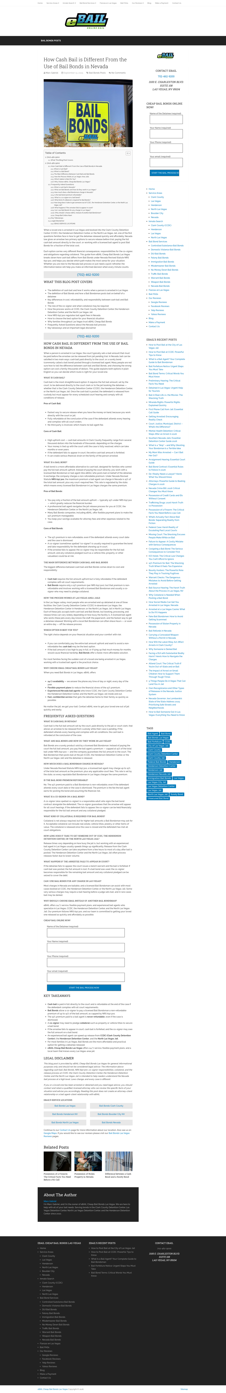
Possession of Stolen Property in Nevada (84, 1175)
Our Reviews (137, 3)
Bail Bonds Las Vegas (65, 1106)
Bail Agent (153, 733)
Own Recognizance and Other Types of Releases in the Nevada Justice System (166, 691)
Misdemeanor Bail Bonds (163, 266)
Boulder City (157, 213)
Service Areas (52, 3)
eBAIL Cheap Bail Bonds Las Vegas (53, 1389)
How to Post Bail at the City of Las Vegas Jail (113, 1248)
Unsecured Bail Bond (158, 798)
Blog (149, 3)
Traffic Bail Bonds (159, 274)
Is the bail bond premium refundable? (67, 195)
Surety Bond (177, 794)
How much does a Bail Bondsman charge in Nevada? (73, 192)
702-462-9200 (166, 76)
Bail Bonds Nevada (111, 1122)
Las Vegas (156, 201)
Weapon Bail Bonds (160, 282)
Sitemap (184, 1389)
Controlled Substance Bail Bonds (167, 245)
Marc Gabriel (52, 73)
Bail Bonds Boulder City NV (111, 1114)
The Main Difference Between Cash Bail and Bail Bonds (74, 174)
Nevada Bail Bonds (160, 286)
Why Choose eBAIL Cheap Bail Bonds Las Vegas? (72, 182)
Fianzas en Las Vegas (108, 3)
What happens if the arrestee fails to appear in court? (73, 208)
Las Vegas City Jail (157, 782)
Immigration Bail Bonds (162, 262)
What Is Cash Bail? (60, 169)
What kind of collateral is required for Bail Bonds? (72, 200)
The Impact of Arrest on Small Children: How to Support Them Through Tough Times (164, 673)
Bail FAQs (124, 3)
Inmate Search (68, 3)
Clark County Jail (156, 758)
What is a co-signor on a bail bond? (67, 197)
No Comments (118, 73)
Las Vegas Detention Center (161, 786)
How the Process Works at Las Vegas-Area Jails (71, 177)
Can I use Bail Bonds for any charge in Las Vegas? (72, 210)
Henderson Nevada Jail (159, 774)
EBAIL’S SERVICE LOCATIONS (64, 224)
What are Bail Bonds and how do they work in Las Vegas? (75, 190)
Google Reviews (159, 302)
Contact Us (176, 3)
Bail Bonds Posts (51, 40)
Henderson (156, 205)
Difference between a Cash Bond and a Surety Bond (118, 1175)
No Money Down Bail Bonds (164, 270)
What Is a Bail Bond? (61, 171)
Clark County (157, 197)
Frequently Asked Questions (62, 184)
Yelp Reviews (157, 310)
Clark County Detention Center (163, 754)
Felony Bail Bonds (160, 257)
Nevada (155, 217)
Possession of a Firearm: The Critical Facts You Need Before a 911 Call (57, 1176)
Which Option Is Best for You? (65, 179)
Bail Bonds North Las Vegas (65, 1122)
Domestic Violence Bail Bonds (165, 249)
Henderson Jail (155, 770)
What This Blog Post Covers (62, 160)
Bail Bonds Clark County (111, 1106)
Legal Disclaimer (57, 221)
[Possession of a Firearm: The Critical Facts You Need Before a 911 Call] (57, 1161)
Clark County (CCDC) (161, 225)
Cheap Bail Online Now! (63, 215)
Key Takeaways (57, 218)
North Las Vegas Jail (158, 794)
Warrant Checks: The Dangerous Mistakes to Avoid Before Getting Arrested (165, 580)
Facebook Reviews (160, 306)
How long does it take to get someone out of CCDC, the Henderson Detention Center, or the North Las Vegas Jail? (91, 204)
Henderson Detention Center (162, 766)
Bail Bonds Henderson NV (65, 1114)
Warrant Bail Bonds (160, 278)
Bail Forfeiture (155, 742)
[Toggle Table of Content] (127, 153)
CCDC (167, 742)
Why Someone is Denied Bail (163, 649)
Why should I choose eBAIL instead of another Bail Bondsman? (78, 213)
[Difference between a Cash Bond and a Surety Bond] (119, 1161)
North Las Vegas (159, 209)
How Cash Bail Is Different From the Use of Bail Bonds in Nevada (76, 166)
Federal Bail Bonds (157, 762)
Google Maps (50, 1133)
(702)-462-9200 (53, 157)
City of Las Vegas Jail (158, 746)
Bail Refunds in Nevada (160, 631)
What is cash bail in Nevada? (64, 187)
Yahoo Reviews (158, 314)
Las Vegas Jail (155, 790)
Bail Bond (166, 733)
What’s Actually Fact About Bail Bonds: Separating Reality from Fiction (164, 520)
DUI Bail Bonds (158, 253)
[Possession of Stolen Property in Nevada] (88, 1161)
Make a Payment (161, 3)
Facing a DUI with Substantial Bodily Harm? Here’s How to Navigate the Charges (166, 656)
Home (40, 3)
